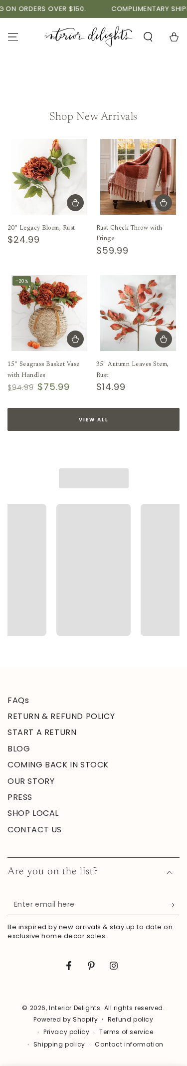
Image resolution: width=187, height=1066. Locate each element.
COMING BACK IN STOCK (58, 764)
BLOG (18, 748)
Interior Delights (74, 1008)
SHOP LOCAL (33, 813)
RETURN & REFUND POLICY (61, 716)
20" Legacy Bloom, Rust (41, 228)
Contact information (129, 1045)
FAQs (18, 700)
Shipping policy (59, 1045)
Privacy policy (66, 1032)
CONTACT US (34, 829)
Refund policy (131, 1020)
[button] (148, 36)
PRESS (19, 797)
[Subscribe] (174, 905)
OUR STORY (30, 781)
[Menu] (13, 36)
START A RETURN (41, 732)
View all (94, 419)
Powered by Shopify (65, 1020)
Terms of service (126, 1032)
